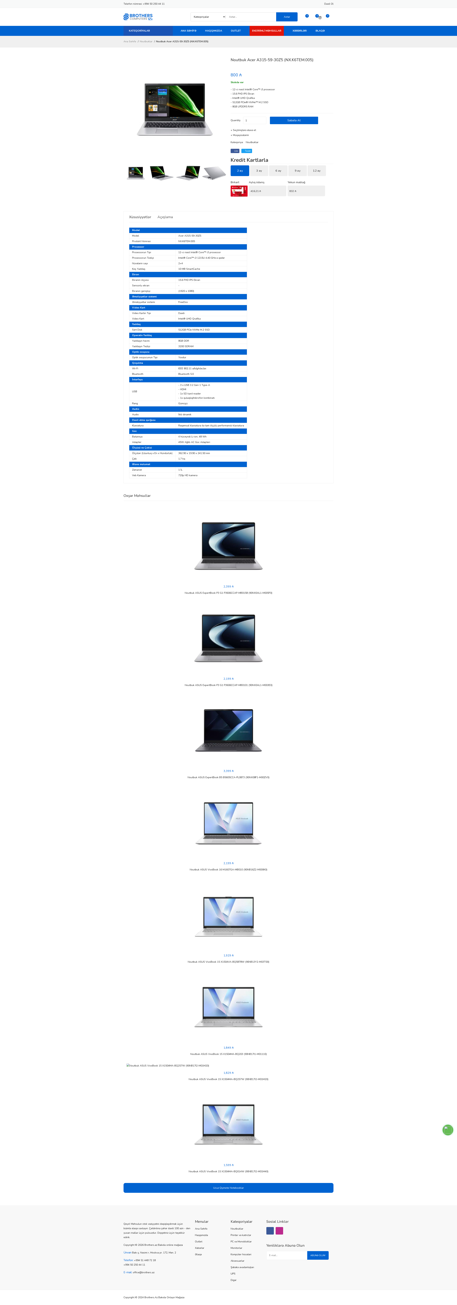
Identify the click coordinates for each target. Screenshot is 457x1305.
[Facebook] (270, 1231)
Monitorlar (236, 1248)
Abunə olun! (317, 1255)
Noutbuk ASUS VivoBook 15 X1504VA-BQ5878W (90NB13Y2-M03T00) (228, 962)
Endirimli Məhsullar (266, 30)
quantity (235, 120)
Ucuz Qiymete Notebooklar (228, 1188)
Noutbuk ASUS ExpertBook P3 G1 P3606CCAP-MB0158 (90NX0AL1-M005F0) (228, 593)
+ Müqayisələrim (240, 135)
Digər (234, 1280)
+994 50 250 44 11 (154, 4)
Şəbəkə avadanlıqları (242, 1267)
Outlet (236, 30)
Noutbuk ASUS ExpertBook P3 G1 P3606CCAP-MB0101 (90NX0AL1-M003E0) (228, 685)
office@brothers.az (143, 1272)
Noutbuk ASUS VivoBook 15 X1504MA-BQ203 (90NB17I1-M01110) (228, 1054)
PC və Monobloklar (241, 1241)
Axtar (287, 17)
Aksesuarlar (237, 1261)
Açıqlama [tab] (165, 217)
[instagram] (279, 1231)
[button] (222, 109)
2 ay (240, 171)
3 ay (259, 171)
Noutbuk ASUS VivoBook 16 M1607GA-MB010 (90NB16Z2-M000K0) (228, 869)
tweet (247, 150)
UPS (233, 1273)
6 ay (278, 171)
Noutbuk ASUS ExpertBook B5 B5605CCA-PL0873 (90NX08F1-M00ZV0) (228, 777)
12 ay (317, 171)
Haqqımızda (213, 30)
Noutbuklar (146, 41)
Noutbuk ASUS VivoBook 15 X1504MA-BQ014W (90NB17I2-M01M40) (228, 1171)
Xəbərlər (300, 30)
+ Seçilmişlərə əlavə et (243, 130)
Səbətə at (294, 120)
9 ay (297, 171)
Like (236, 150)
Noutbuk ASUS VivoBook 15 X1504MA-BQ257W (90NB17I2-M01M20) (228, 1079)
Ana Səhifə (188, 30)
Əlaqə (320, 30)
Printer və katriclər (241, 1235)
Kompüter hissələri (241, 1254)
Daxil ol (328, 4)
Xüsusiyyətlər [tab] (140, 217)
